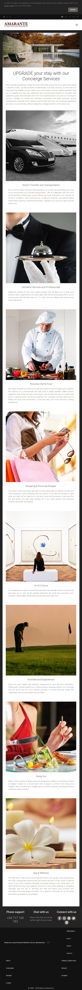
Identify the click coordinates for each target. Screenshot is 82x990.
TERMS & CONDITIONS (68, 961)
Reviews (9, 975)
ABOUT (8, 961)
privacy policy (9, 6)
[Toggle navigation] (76, 25)
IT (70, 17)
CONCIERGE (10, 968)
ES (74, 17)
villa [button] (68, 938)
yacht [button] (69, 946)
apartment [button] (71, 931)
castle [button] (69, 953)
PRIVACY (64, 968)
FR (77, 17)
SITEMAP (64, 975)
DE (66, 17)
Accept (73, 9)
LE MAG (8, 983)
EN (62, 17)
